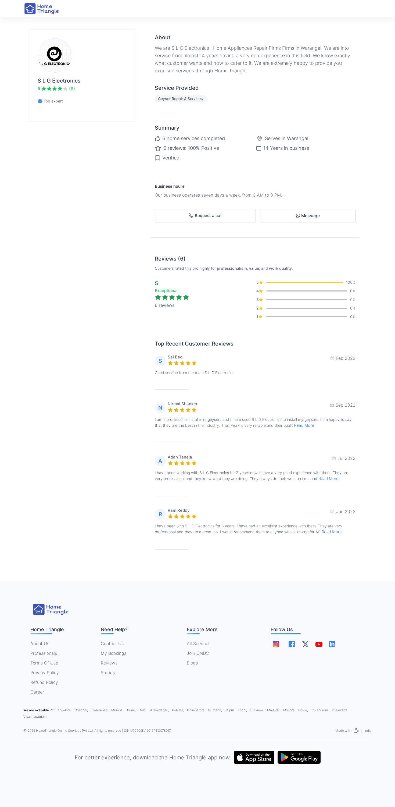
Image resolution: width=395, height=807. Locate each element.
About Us (39, 643)
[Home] (47, 8)
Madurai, (274, 710)
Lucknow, (257, 710)
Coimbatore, (196, 710)
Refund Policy (44, 682)
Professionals (43, 653)
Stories (108, 672)
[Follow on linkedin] (332, 644)
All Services (198, 643)
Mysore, (289, 710)
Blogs (192, 663)
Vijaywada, (340, 710)
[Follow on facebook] (292, 644)
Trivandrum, (320, 710)
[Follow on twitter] (305, 644)
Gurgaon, (215, 710)
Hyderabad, (100, 710)
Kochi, (243, 710)
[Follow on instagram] (276, 644)
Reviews (109, 663)
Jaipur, (230, 710)
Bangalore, (63, 710)
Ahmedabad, (160, 710)
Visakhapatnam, (35, 716)
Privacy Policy (44, 672)
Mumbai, (118, 710)
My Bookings (113, 653)
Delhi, (143, 710)
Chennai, (81, 710)
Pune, (132, 710)
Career (37, 692)
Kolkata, (178, 710)
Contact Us (112, 643)
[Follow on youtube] (318, 644)
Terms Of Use (44, 663)
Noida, (303, 710)
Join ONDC (198, 653)
